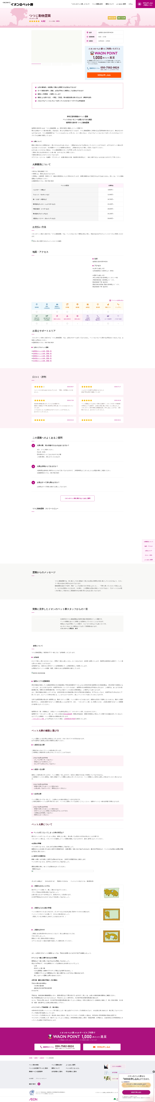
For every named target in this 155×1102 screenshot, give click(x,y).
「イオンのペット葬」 (38, 719)
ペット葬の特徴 (33, 1065)
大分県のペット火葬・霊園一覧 (42, 360)
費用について (110, 4)
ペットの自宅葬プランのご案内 (38, 1068)
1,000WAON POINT (70, 719)
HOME (30, 1057)
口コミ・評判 (148, 555)
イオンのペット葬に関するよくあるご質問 (77, 498)
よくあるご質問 (121, 4)
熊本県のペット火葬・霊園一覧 (42, 358)
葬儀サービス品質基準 (36, 1071)
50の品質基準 (68, 714)
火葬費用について (148, 541)
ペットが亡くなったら (72, 1068)
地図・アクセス (149, 546)
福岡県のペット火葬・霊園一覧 (42, 351)
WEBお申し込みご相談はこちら (148, 4)
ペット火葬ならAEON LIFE (105, 1092)
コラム (131, 4)
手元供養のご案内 (71, 1071)
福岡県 (36, 1057)
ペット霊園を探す (97, 4)
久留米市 (42, 1057)
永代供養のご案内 (57, 1071)
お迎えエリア (148, 550)
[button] (39, 1084)
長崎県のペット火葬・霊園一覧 (42, 356)
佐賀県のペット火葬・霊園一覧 (42, 353)
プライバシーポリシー (41, 1078)
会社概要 (31, 1078)
